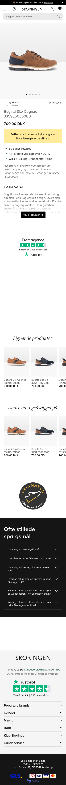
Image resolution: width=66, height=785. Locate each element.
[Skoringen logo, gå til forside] (32, 9)
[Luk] (62, 2)
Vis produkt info (33, 215)
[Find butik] (14, 9)
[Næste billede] (59, 60)
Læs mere (48, 2)
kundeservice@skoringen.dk (41, 669)
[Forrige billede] (6, 60)
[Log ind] (52, 9)
